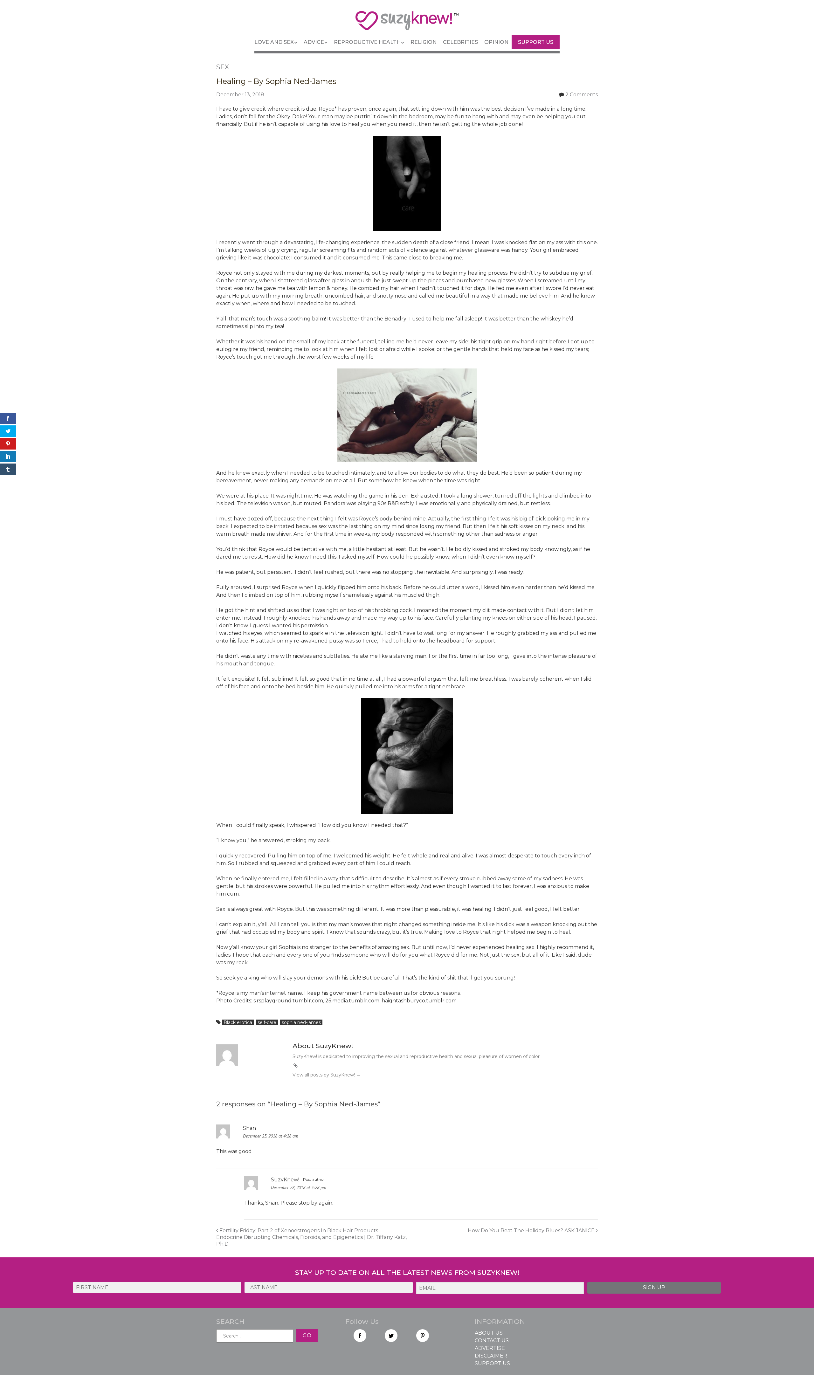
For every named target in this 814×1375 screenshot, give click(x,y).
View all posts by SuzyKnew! (327, 1075)
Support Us (535, 42)
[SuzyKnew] (407, 23)
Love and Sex (274, 42)
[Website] (295, 1066)
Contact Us (492, 1340)
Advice (314, 42)
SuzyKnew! (285, 1180)
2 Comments (581, 95)
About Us (489, 1333)
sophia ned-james (301, 1022)
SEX (222, 67)
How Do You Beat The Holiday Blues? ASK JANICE (532, 1230)
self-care (267, 1022)
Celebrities (460, 42)
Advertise (490, 1348)
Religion (423, 42)
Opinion (496, 42)
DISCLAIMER (491, 1356)
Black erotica (238, 1022)
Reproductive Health (367, 42)
